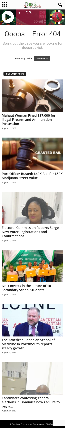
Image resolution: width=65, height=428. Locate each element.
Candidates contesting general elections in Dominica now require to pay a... (31, 402)
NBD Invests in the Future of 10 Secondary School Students (26, 288)
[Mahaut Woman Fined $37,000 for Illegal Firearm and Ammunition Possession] (32, 95)
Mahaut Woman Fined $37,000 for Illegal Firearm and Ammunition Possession (28, 119)
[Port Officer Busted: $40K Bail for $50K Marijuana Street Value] (32, 154)
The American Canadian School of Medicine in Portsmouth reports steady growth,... (28, 344)
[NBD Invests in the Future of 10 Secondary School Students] (32, 266)
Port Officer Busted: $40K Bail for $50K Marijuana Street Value (32, 176)
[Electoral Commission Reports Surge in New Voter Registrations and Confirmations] (32, 208)
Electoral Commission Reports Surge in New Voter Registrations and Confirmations (32, 231)
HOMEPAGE (42, 58)
